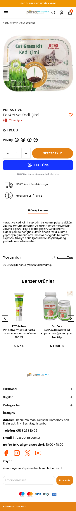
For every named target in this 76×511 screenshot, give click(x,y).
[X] (27, 453)
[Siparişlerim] (61, 12)
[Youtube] (38, 453)
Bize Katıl (64, 480)
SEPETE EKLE (52, 153)
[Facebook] (6, 453)
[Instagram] (17, 453)
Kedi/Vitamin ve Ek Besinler (19, 22)
